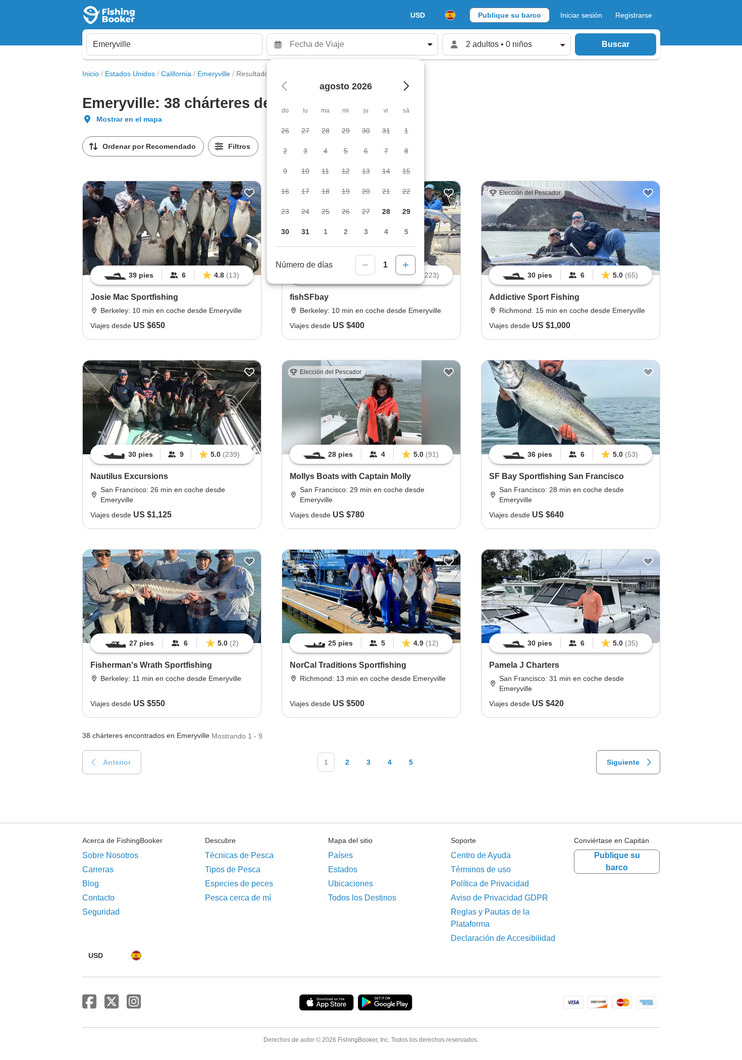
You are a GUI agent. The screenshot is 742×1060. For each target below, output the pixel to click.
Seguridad (101, 912)
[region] (171, 275)
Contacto (98, 897)
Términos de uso (481, 869)
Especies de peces (239, 883)
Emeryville (213, 74)
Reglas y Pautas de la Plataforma (490, 918)
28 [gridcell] (386, 211)
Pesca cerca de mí (238, 897)
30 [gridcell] (285, 232)
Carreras (98, 869)
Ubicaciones (350, 883)
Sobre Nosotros (110, 855)
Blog (90, 883)
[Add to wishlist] (249, 193)
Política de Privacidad (490, 883)
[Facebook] (89, 1002)
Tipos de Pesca (232, 869)
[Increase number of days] (406, 265)
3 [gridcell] (366, 232)
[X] (111, 1002)
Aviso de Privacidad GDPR (499, 897)
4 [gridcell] (386, 232)
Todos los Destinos (362, 897)
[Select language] (450, 15)
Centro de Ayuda (481, 855)
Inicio (90, 74)
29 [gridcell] (406, 211)
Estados (342, 869)
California (176, 74)
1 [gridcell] (326, 232)
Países (340, 855)
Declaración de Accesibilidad (503, 938)
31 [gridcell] (305, 232)
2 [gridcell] (346, 232)
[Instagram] (134, 1002)
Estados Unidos (130, 74)
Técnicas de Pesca (239, 855)
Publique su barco (509, 15)
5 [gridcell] (406, 232)
